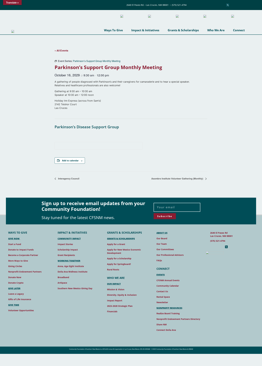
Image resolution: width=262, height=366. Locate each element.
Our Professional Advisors (170, 255)
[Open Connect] (246, 30)
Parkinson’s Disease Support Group (87, 126)
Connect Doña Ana (166, 330)
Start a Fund (14, 244)
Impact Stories (65, 244)
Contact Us (162, 291)
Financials (112, 311)
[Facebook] (209, 5)
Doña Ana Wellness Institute (72, 271)
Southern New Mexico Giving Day (75, 288)
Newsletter (162, 302)
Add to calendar (70, 160)
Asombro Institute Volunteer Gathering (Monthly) (177, 178)
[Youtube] (221, 5)
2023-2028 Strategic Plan (120, 306)
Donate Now (14, 277)
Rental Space (163, 296)
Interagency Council (68, 178)
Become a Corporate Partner (23, 255)
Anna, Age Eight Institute (71, 266)
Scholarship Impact (68, 249)
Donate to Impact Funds (21, 249)
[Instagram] (215, 5)
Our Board (161, 238)
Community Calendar (167, 285)
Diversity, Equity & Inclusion (122, 294)
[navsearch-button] (243, 5)
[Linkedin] (234, 5)
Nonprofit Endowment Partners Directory (178, 319)
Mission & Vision (115, 289)
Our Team (161, 243)
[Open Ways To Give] (125, 30)
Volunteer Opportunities (21, 310)
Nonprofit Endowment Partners (25, 271)
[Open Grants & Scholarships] (201, 30)
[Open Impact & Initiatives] (161, 30)
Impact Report (114, 300)
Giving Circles (15, 266)
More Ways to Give (18, 260)
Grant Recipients (66, 255)
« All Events (61, 50)
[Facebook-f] (207, 246)
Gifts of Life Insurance (19, 299)
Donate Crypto (16, 282)
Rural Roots (113, 269)
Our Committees (165, 249)
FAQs (159, 260)
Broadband (63, 277)
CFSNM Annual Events (168, 280)
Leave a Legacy (16, 293)
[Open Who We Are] (226, 30)
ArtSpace (62, 282)
